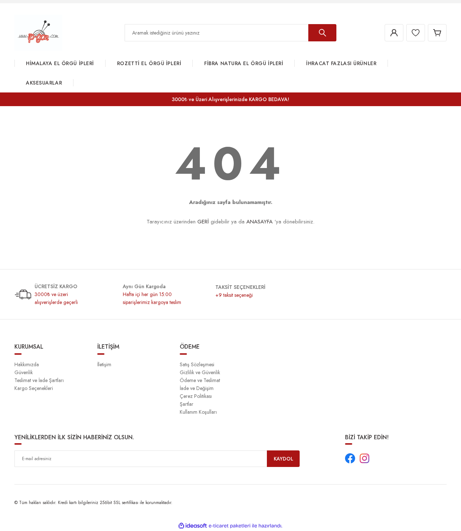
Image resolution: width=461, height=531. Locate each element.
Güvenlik (23, 372)
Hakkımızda (26, 364)
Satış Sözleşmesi (197, 364)
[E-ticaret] (230, 526)
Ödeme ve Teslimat (200, 380)
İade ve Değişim (197, 388)
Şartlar (186, 404)
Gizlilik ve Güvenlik (200, 372)
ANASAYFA (259, 222)
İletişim (104, 364)
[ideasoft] (192, 525)
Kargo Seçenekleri (33, 388)
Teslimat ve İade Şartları (39, 380)
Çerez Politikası (196, 396)
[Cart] (437, 32)
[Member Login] (394, 32)
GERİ (203, 222)
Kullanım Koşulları (198, 412)
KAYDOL (283, 458)
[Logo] (38, 32)
